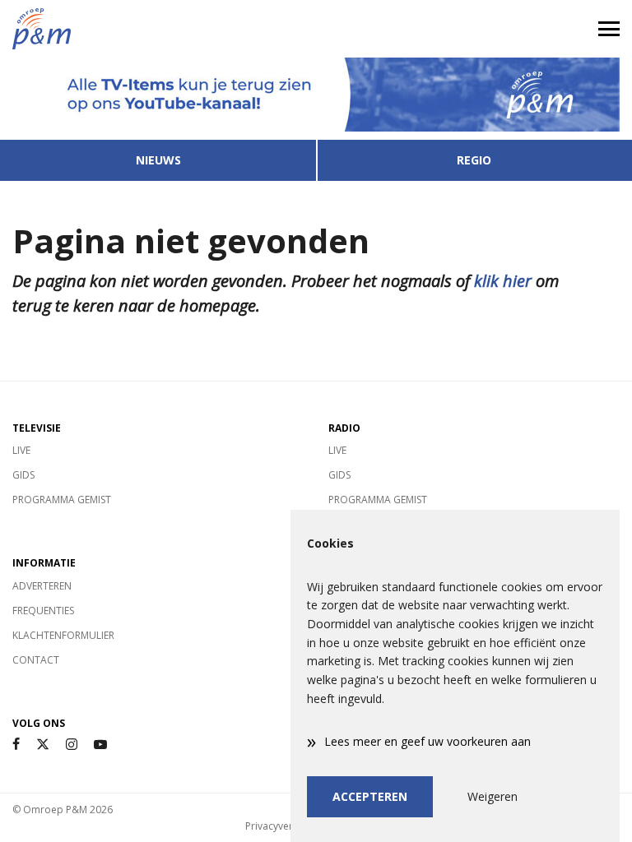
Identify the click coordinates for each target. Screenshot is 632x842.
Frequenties (43, 611)
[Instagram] (71, 745)
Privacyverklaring (284, 826)
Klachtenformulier (63, 635)
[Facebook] (16, 745)
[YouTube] (100, 745)
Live (21, 450)
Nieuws (158, 160)
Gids (23, 475)
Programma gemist (61, 500)
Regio (474, 160)
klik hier (503, 281)
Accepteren (369, 796)
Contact (35, 660)
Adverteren (42, 586)
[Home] (158, 28)
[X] (42, 745)
